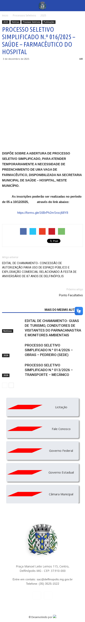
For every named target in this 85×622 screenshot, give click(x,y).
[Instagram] (48, 595)
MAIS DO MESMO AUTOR (62, 309)
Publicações (49, 22)
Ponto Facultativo (71, 295)
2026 (5, 355)
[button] (79, 5)
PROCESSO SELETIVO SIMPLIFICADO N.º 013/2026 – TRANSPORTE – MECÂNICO (49, 370)
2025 (5, 22)
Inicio (5, 15)
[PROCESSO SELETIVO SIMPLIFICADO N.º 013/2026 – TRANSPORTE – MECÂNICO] (12, 370)
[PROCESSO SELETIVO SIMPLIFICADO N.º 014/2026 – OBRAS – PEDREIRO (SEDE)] (12, 350)
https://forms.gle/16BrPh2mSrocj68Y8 (42, 212)
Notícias (15, 22)
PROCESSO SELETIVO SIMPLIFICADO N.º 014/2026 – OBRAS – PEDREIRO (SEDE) (49, 350)
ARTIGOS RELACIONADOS (22, 309)
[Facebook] (37, 595)
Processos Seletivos (31, 22)
